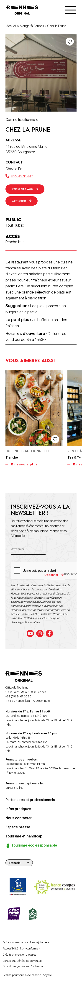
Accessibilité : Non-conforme (20, 948)
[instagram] (40, 633)
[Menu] (70, 10)
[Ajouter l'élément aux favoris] (70, 42)
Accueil (11, 26)
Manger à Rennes (32, 26)
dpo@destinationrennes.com (49, 610)
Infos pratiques (18, 809)
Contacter (19, 200)
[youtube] (30, 633)
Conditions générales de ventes (22, 960)
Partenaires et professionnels (30, 800)
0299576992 (22, 176)
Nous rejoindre (38, 942)
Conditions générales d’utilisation (23, 966)
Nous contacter (18, 818)
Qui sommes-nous (14, 942)
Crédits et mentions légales (19, 954)
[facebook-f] (49, 633)
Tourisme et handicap (23, 836)
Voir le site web (22, 189)
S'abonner (51, 575)
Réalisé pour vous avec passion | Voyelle (27, 975)
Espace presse (17, 827)
